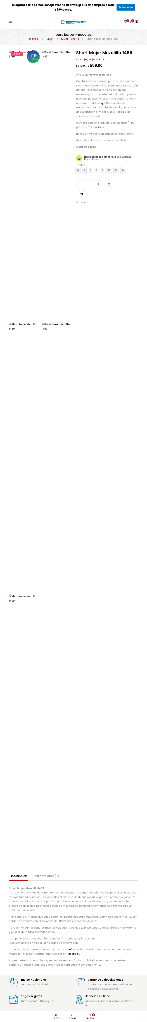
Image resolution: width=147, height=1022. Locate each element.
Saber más (126, 7)
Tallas (81, 165)
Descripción (18, 876)
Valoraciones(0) (47, 876)
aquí (102, 103)
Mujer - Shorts (70, 39)
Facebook (73, 954)
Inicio (35, 39)
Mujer (50, 39)
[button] (131, 21)
